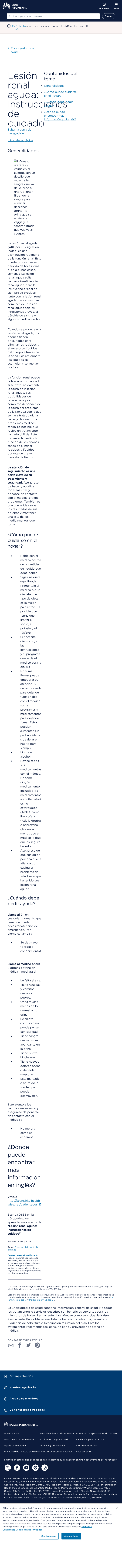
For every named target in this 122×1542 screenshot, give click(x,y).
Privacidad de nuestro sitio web (21, 1451)
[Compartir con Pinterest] (37, 1345)
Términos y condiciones (52, 1445)
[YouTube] (26, 1467)
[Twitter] (7, 1467)
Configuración (48, 1536)
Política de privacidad (40, 1300)
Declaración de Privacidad (29, 1530)
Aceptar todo (71, 1536)
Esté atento (19, 26)
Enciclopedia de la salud (22, 50)
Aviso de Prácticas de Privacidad (57, 1433)
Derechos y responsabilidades (55, 1451)
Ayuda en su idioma (15, 1445)
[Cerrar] (116, 1508)
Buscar (109, 16)
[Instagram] (44, 1467)
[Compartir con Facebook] (20, 1345)
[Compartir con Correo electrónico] (11, 1345)
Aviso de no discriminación (19, 1439)
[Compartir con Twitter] (28, 1345)
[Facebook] (16, 1467)
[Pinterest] (35, 1467)
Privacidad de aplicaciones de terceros (96, 1433)
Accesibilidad (11, 1433)
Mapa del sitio (83, 1451)
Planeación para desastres (89, 1439)
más (17, 29)
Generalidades (54, 85)
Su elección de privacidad (53, 1439)
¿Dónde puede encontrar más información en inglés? (60, 115)
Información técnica (86, 1445)
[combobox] (53, 16)
